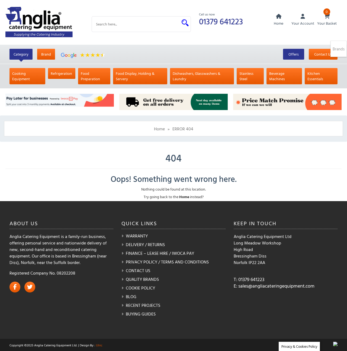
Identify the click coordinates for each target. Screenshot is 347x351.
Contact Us (323, 54)
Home (159, 128)
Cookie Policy (140, 288)
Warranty (137, 236)
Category (21, 54)
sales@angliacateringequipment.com (276, 285)
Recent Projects (143, 305)
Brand (46, 54)
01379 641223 (221, 21)
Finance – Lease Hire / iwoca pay (160, 253)
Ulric (99, 345)
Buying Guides (141, 314)
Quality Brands (142, 279)
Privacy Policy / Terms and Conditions (167, 262)
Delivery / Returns (145, 244)
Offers (293, 54)
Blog (131, 296)
